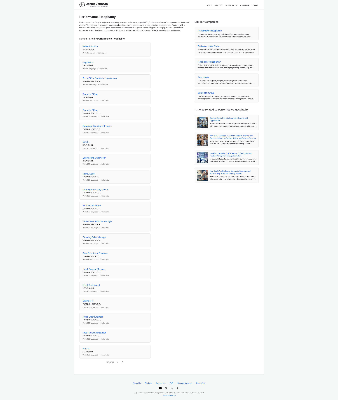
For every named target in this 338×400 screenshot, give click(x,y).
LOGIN (255, 5)
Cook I (86, 142)
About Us (137, 383)
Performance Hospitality (210, 31)
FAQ (171, 383)
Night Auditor (89, 174)
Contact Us (160, 383)
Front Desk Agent (91, 285)
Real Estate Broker (92, 205)
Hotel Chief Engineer (93, 317)
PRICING (218, 5)
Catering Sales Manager (94, 237)
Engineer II (88, 62)
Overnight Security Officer (96, 189)
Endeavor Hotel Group (209, 46)
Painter (86, 348)
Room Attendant (90, 46)
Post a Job (200, 383)
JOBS (209, 5)
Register (148, 383)
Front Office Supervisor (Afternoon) (100, 78)
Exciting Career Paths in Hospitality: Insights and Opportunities (229, 119)
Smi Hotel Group (206, 93)
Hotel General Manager (94, 269)
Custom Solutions (184, 383)
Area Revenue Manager (94, 333)
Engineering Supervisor (94, 158)
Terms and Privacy (169, 396)
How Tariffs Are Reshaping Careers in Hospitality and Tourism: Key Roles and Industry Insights (230, 172)
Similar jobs (102, 53)
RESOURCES (231, 5)
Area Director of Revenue (95, 253)
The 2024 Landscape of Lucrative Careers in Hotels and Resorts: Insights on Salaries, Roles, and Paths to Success (233, 137)
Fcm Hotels (203, 77)
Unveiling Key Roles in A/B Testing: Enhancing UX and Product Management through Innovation (231, 154)
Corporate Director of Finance (97, 126)
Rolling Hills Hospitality (209, 62)
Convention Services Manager (97, 221)
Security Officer (90, 94)
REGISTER (245, 5)
